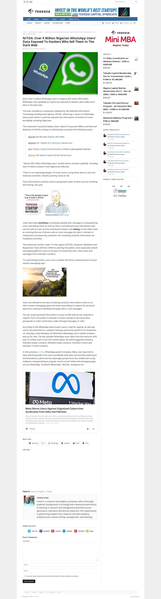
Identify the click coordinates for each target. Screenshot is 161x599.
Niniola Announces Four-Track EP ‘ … (119, 169)
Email (92, 531)
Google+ (58, 531)
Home (24, 32)
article (41, 352)
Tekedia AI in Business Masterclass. (56, 143)
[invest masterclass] (47, 219)
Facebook (46, 531)
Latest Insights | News (35, 32)
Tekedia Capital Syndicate (44, 149)
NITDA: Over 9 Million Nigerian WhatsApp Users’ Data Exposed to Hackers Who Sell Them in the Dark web (59, 41)
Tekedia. (24, 596)
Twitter (34, 531)
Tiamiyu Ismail (38, 48)
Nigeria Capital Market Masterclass (55, 155)
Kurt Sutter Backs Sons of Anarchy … (119, 161)
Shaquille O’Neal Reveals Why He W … (119, 134)
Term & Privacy (134, 596)
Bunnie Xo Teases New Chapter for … (119, 143)
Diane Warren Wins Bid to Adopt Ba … (119, 152)
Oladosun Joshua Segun (117, 137)
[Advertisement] (60, 473)
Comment (26, 541)
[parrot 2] (44, 298)
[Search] (136, 1)
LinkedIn (69, 531)
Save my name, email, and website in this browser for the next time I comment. (53, 576)
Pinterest (81, 531)
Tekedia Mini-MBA (55, 136)
